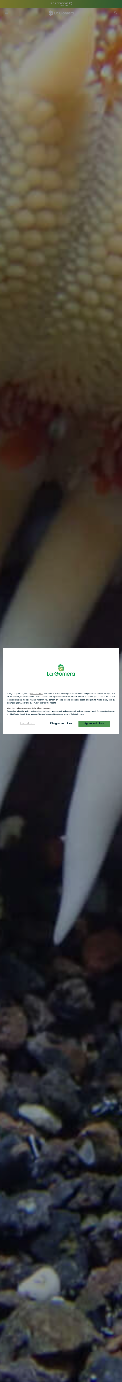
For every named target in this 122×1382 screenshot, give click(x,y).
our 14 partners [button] (36, 694)
